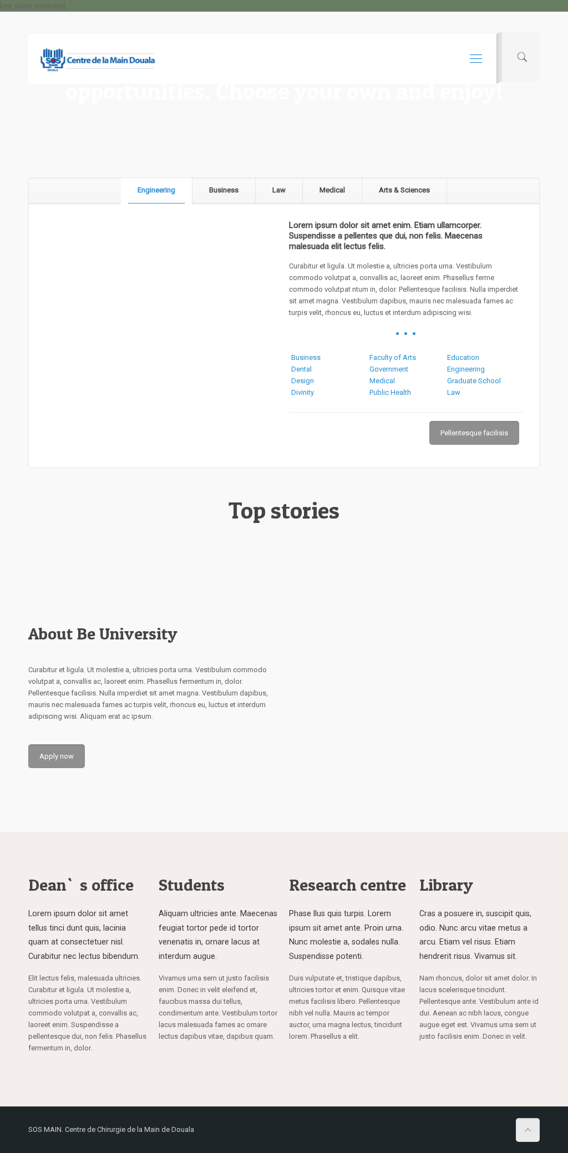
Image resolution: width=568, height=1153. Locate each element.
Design (302, 381)
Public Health (390, 392)
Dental (301, 369)
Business (224, 190)
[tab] (156, 190)
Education (463, 357)
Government (388, 369)
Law (279, 190)
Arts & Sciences (404, 190)
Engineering (156, 190)
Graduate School (474, 381)
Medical (332, 190)
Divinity (302, 392)
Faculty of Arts (392, 357)
